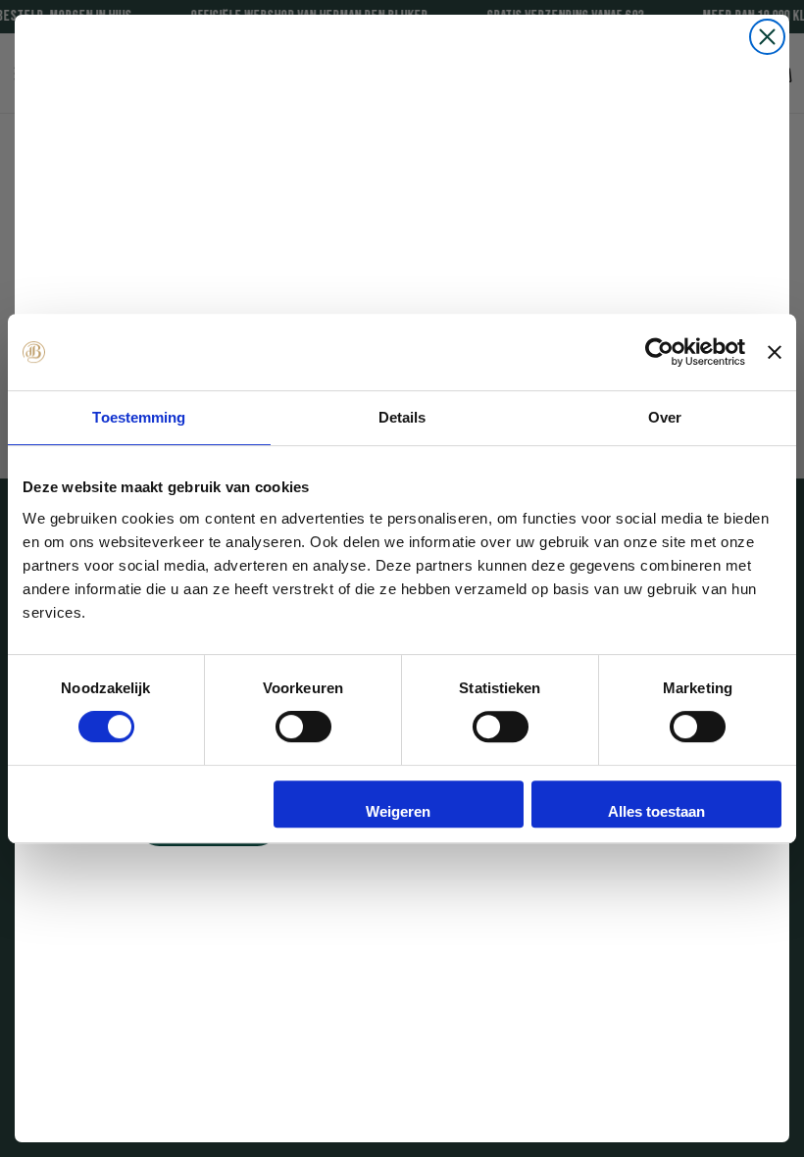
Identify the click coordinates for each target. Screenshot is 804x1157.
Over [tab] (664, 417)
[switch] (303, 726)
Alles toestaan (656, 811)
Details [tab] (402, 417)
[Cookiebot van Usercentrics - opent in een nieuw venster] (659, 352)
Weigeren (398, 811)
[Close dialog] (767, 37)
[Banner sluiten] (774, 352)
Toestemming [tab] (138, 417)
